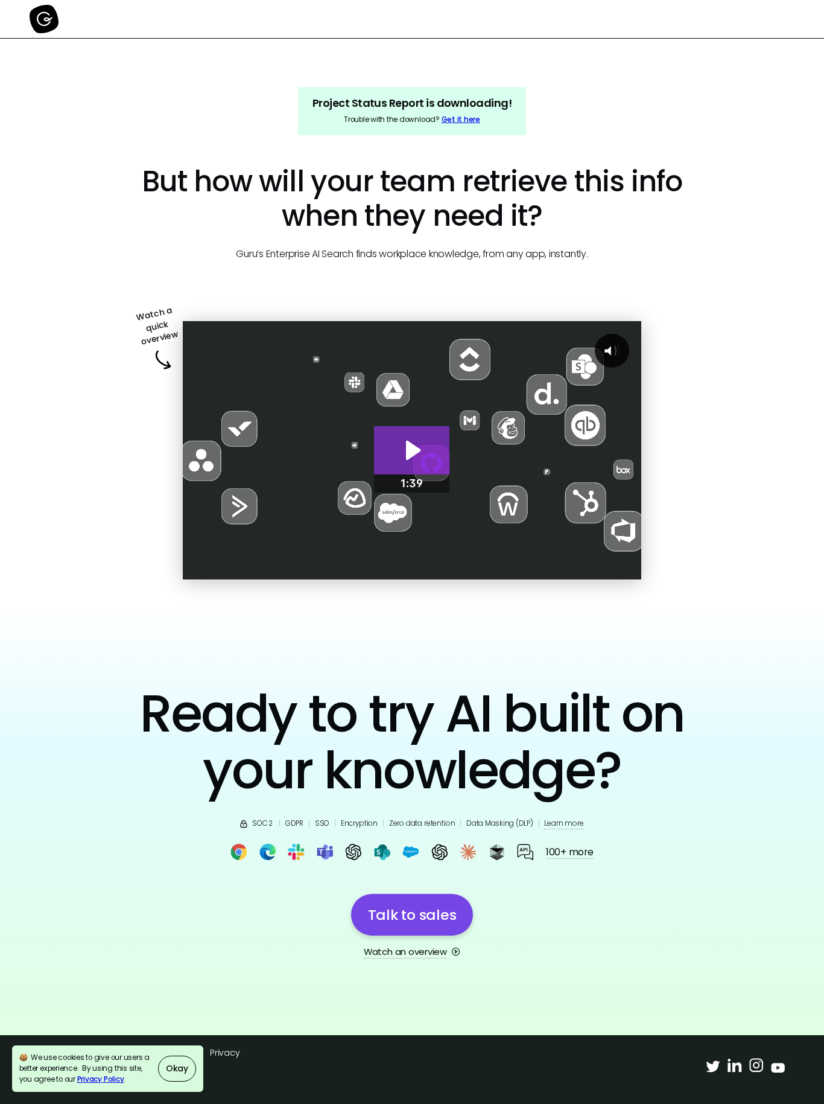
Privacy (224, 1053)
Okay (177, 1068)
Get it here (461, 119)
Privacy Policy (100, 1079)
